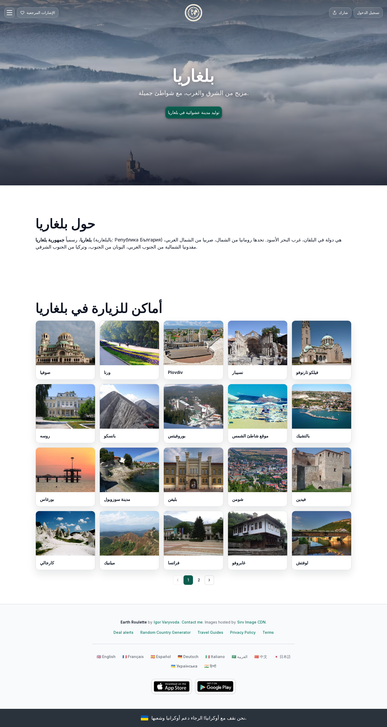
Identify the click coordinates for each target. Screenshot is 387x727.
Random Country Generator (165, 632)
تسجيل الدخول (368, 12)
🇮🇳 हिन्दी (210, 666)
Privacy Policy (243, 632)
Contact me (192, 622)
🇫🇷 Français (133, 656)
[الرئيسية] (193, 12)
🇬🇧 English (106, 656)
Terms (268, 632)
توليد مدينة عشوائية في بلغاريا (193, 112)
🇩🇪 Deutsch (188, 656)
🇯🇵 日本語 (282, 656)
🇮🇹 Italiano (215, 656)
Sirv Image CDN (251, 622)
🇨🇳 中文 (260, 656)
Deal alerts (123, 632)
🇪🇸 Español (161, 656)
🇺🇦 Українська (184, 666)
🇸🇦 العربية (239, 656)
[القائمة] (9, 12)
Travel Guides (210, 632)
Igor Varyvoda (166, 622)
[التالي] (209, 580)
